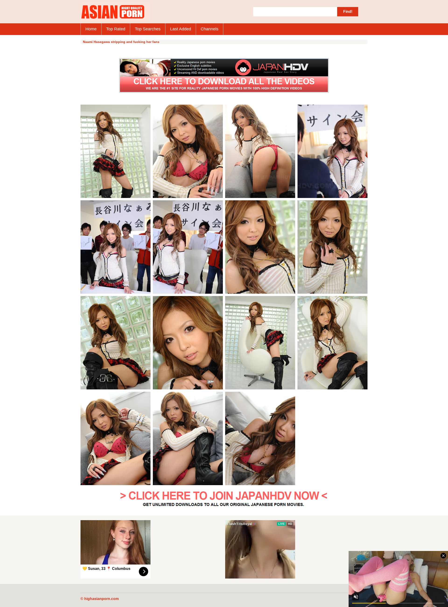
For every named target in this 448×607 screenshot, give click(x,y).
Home (91, 29)
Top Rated (115, 29)
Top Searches (148, 29)
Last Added (180, 29)
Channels (209, 29)
